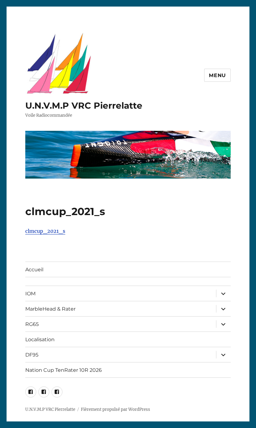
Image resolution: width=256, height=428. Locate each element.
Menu (217, 75)
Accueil (34, 270)
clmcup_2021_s (45, 231)
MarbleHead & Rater (50, 309)
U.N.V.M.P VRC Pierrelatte (83, 105)
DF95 (31, 355)
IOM (30, 294)
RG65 (32, 324)
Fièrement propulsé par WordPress (115, 409)
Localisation (40, 339)
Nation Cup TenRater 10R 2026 (63, 370)
